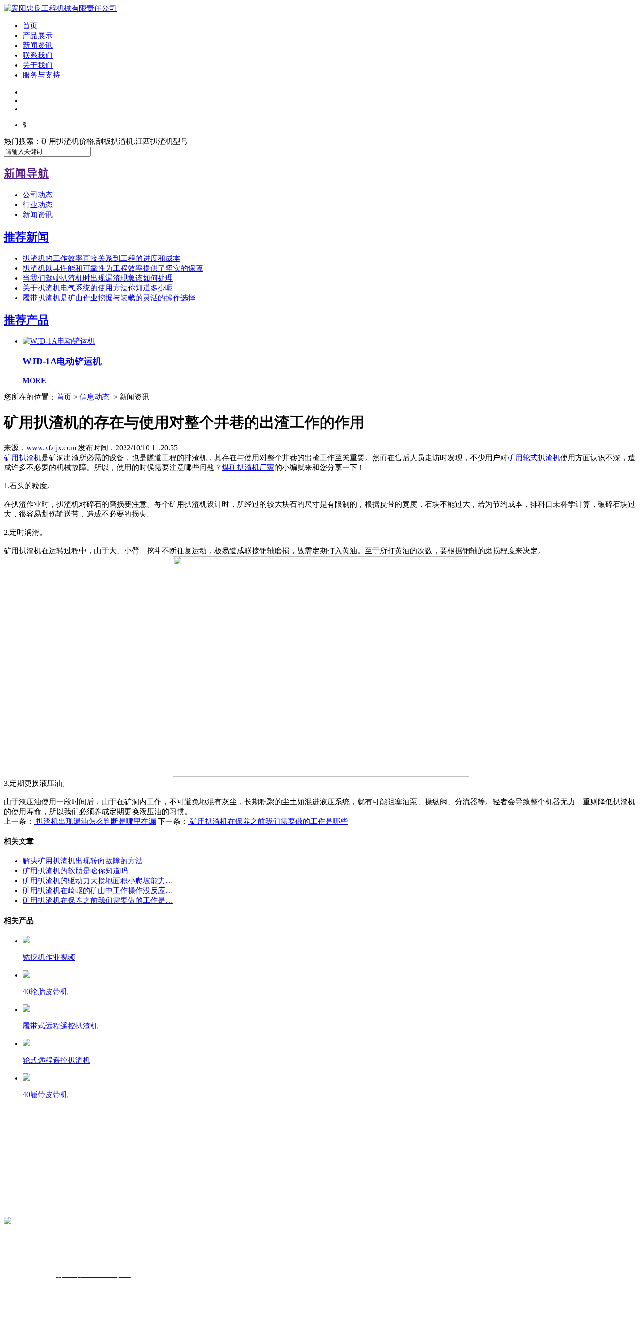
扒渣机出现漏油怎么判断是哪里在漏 (95, 821)
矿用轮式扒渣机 (534, 458)
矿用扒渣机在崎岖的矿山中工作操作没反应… (98, 890)
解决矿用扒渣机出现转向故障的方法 (83, 861)
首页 (30, 26)
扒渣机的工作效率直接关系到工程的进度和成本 (101, 258)
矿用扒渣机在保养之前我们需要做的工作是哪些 (268, 821)
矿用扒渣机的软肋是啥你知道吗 (75, 871)
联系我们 (38, 55)
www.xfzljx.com (51, 448)
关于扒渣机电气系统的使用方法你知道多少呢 (98, 288)
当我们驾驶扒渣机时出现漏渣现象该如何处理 (98, 278)
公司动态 (38, 195)
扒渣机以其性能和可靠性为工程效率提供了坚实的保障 (113, 268)
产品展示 (38, 35)
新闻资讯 (38, 45)
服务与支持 (41, 75)
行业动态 (38, 205)
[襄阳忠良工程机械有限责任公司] (60, 8)
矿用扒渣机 (22, 458)
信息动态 (94, 397)
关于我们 (38, 65)
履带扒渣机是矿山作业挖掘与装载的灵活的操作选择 (109, 298)
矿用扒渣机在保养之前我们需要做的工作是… (98, 900)
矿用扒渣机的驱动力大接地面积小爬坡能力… (98, 881)
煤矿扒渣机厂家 (248, 467)
